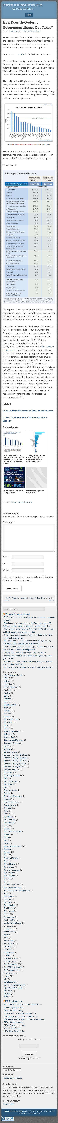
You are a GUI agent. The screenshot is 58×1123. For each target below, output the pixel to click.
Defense (7, 746)
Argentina (8, 684)
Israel (6, 837)
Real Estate (9, 908)
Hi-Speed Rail (10, 819)
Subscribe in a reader (13, 1078)
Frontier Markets (11, 802)
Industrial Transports (13, 831)
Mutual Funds (9, 864)
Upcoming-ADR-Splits (13, 988)
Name (6, 556)
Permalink (28, 502)
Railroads (8, 902)
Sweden (7, 949)
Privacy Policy (8, 1104)
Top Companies (10, 964)
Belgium (7, 699)
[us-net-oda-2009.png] (29, 144)
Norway (7, 878)
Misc (6, 855)
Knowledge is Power (13, 846)
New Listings (9, 872)
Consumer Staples (12, 743)
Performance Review (12, 887)
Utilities (7, 993)
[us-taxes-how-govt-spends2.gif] (29, 302)
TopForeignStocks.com (22, 5)
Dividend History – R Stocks (16, 760)
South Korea (9, 931)
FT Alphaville (13, 1001)
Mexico (7, 852)
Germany (8, 808)
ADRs (6, 678)
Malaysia (7, 849)
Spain (6, 934)
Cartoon (7, 713)
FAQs (6, 787)
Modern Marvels (11, 858)
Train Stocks (9, 973)
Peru (6, 893)
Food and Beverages (13, 796)
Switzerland (9, 952)
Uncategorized (10, 982)
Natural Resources (12, 870)
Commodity (9, 737)
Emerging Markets (12, 775)
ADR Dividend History (13, 675)
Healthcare (8, 816)
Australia (7, 690)
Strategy (7, 946)
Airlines (7, 681)
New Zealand (9, 875)
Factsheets (9, 784)
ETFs (6, 778)
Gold (6, 811)
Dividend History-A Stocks (15, 763)
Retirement (9, 911)
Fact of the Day (10, 781)
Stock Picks (9, 940)
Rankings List (9, 905)
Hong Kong (9, 822)
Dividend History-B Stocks (15, 766)
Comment (21, 502)
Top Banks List (10, 961)
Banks (6, 696)
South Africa (9, 929)
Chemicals (8, 722)
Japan (6, 843)
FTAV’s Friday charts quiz (14, 1025)
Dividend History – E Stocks (15, 757)
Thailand (7, 955)
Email (5, 563)
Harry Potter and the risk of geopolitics (20, 1016)
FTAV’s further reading (13, 1010)
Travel (6, 976)
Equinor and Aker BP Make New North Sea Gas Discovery (28, 667)
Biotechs (7, 701)
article (21, 54)
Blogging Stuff (10, 704)
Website (6, 570)
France (7, 799)
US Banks (8, 990)
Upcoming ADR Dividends (14, 985)
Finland (7, 793)
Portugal (7, 899)
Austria (7, 693)
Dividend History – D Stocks (16, 755)
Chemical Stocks (11, 719)
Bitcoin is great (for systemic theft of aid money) (24, 1019)
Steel (6, 937)
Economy (13, 502)
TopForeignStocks (11, 970)
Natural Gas (9, 867)
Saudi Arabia (9, 917)
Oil (5, 881)
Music (6, 861)
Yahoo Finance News (17, 614)
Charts (7, 716)
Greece (7, 814)
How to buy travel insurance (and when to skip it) (25, 652)
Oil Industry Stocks (12, 884)
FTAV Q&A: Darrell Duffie (14, 1031)
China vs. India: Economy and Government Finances (28, 410)
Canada (7, 710)
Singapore (8, 926)
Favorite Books (10, 790)
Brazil (6, 707)
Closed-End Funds (11, 731)
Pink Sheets (9, 896)
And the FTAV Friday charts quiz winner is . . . (23, 1004)
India (6, 825)
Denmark (8, 749)
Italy (5, 840)
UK (5, 979)
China (6, 728)
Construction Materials (13, 740)
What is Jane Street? (13, 1028)
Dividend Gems (10, 752)
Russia (7, 914)
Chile (6, 725)
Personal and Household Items (17, 890)
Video (6, 996)
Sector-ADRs (9, 920)
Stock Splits (9, 943)
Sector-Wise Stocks (12, 923)
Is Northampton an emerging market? (20, 1013)
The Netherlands (11, 958)
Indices (7, 828)
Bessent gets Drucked (13, 1007)
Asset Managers (11, 687)
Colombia (8, 734)
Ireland (7, 834)
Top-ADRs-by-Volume (13, 967)
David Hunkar (14, 31)
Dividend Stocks (11, 769)
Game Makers (10, 805)
